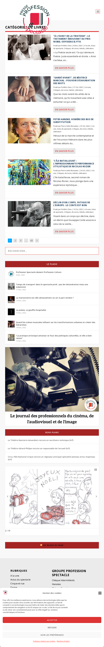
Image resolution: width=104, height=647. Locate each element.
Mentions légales (63, 641)
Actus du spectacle (64, 129)
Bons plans (52, 432)
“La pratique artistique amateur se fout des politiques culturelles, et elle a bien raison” (54, 336)
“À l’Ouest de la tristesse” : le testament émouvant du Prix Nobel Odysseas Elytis (71, 38)
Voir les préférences (52, 635)
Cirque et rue (17, 583)
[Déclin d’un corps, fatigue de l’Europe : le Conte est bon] (29, 214)
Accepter (52, 620)
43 (31, 240)
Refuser (52, 627)
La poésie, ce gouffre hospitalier (31, 310)
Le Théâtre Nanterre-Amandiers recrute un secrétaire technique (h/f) (40, 440)
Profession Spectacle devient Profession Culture (38, 272)
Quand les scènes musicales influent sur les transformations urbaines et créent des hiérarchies (55, 323)
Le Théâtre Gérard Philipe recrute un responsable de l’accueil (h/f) (39, 448)
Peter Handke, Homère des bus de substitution (73, 121)
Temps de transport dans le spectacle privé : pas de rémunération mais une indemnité (52, 285)
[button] (100, 593)
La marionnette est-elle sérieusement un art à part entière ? (45, 297)
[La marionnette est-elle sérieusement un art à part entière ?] (11, 299)
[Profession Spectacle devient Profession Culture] (11, 274)
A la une (87, 45)
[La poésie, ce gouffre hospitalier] (11, 311)
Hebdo (82, 48)
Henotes (56, 584)
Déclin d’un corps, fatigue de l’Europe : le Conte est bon (71, 204)
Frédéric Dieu (66, 45)
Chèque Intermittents (63, 580)
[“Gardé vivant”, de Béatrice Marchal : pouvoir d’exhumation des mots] (29, 89)
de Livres (75, 48)
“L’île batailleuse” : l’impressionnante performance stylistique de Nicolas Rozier (73, 163)
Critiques (67, 48)
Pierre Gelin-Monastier (69, 126)
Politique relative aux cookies (44, 641)
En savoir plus (64, 67)
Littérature (90, 48)
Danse (14, 587)
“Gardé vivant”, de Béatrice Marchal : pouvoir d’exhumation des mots (74, 80)
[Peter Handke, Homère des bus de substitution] (29, 130)
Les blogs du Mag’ (53, 545)
